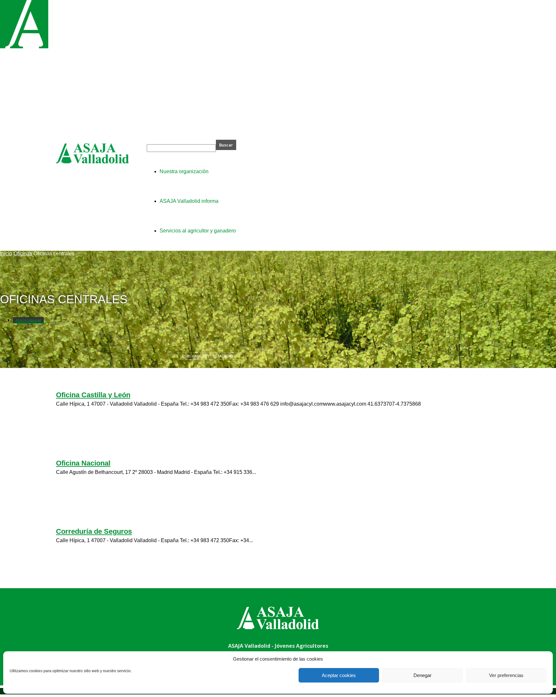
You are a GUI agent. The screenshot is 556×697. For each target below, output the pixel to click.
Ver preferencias (506, 675)
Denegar (422, 675)
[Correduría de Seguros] (24, 46)
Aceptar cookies (339, 675)
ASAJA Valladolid (28, 320)
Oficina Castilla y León (93, 395)
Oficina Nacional (83, 463)
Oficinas (23, 253)
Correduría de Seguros (94, 531)
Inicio (6, 253)
